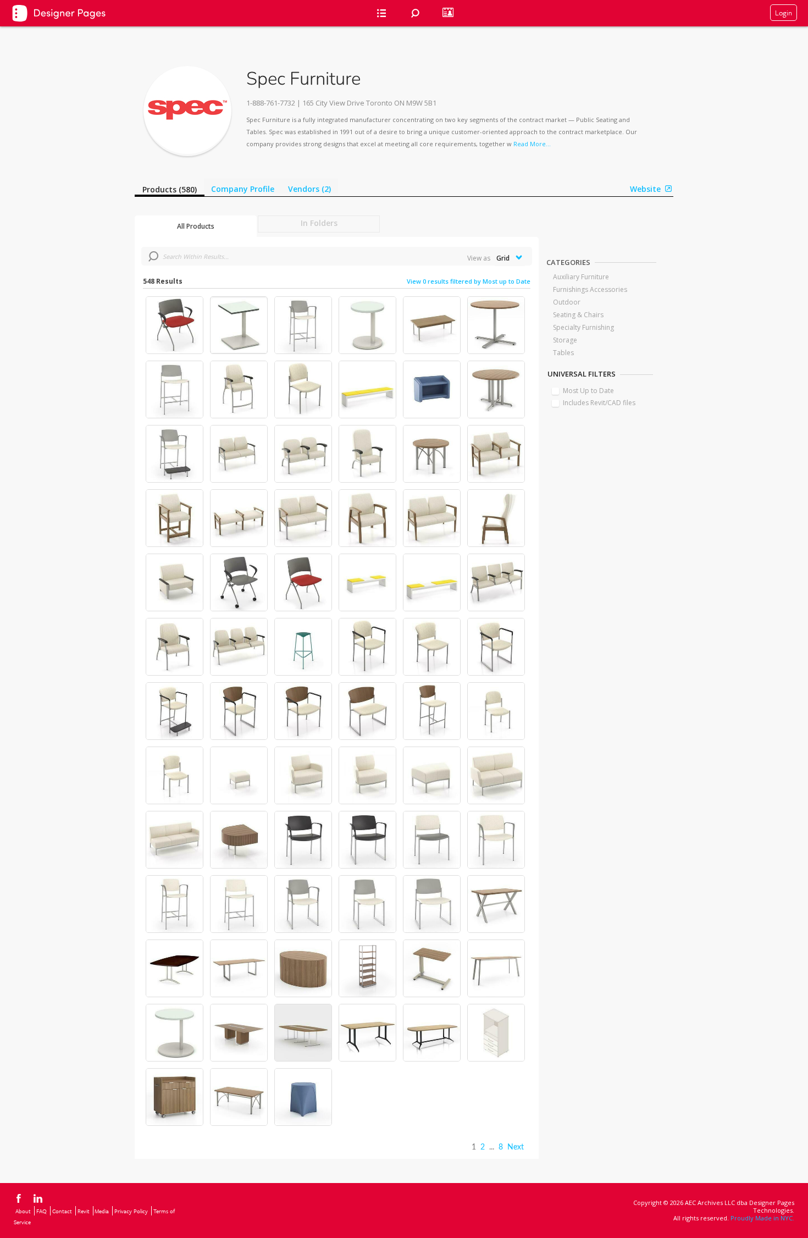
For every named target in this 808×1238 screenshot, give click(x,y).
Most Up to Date (588, 390)
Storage (565, 340)
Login (783, 12)
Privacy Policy (131, 1211)
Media (102, 1211)
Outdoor (566, 302)
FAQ (41, 1211)
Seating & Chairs (578, 314)
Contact (62, 1211)
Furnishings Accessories (590, 289)
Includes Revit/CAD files (599, 402)
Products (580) (169, 189)
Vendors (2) (309, 189)
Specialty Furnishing (583, 327)
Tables (563, 352)
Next (515, 1147)
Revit (84, 1211)
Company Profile (242, 189)
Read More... (532, 144)
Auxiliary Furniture (581, 276)
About (23, 1211)
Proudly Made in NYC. (762, 1218)
